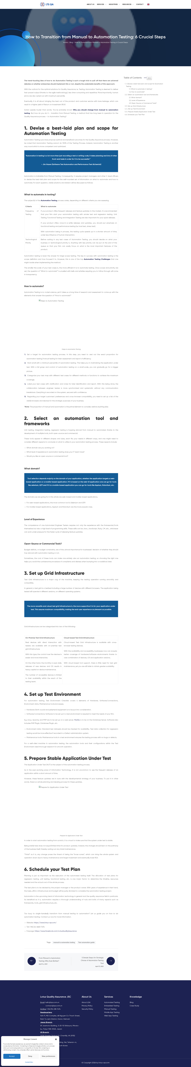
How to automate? (138, 92)
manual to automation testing (64, 942)
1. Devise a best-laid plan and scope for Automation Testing (144, 85)
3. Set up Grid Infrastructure (136, 106)
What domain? (136, 97)
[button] (56, 1039)
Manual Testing (110, 1009)
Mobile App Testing (111, 1012)
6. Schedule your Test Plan (135, 114)
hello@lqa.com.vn (52, 1002)
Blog (131, 1002)
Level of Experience (138, 100)
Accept (12, 1056)
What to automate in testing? (141, 89)
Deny (30, 1056)
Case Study (134, 1006)
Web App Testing (111, 1016)
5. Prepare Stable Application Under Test (140, 112)
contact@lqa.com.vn (54, 1006)
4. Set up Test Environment (135, 109)
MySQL (77, 720)
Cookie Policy (29, 1062)
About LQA (86, 1002)
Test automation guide (86, 942)
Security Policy (87, 1009)
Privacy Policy (87, 1006)
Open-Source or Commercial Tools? (144, 103)
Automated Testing (112, 1002)
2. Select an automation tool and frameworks (142, 94)
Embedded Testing (111, 1006)
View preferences (48, 1056)
